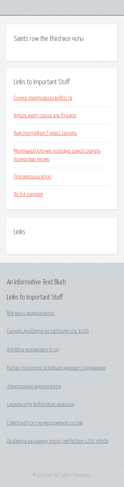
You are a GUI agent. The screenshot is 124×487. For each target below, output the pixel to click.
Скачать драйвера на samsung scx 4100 (48, 331)
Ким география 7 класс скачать (45, 133)
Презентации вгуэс (32, 177)
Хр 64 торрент (28, 194)
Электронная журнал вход (34, 386)
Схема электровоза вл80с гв (43, 98)
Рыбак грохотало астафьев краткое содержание (56, 368)
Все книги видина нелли (30, 313)
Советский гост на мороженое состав (45, 423)
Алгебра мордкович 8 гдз (33, 350)
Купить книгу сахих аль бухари (45, 115)
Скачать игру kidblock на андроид (40, 404)
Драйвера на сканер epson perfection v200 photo (57, 441)
